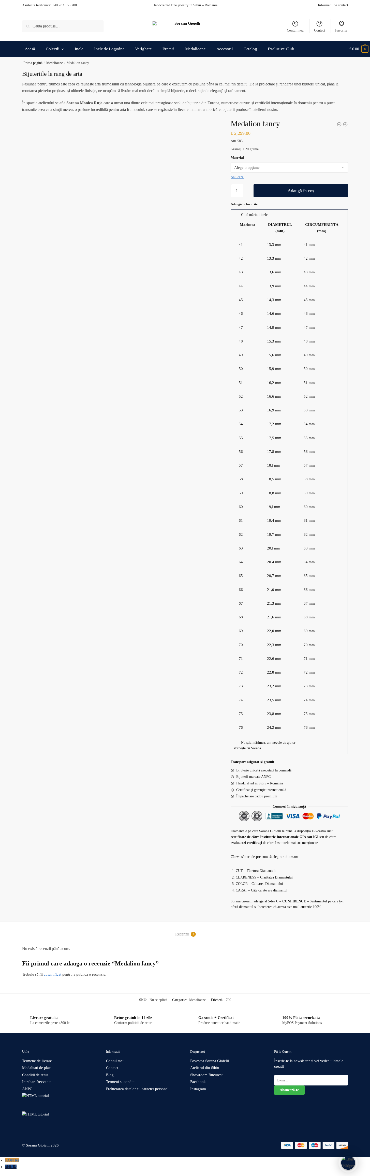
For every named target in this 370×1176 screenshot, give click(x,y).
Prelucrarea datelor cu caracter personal (137, 1089)
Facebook (198, 1082)
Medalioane (54, 63)
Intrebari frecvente (36, 1082)
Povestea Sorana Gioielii (209, 1061)
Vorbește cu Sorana (247, 748)
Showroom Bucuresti (207, 1075)
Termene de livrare (37, 1061)
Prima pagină (32, 63)
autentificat (52, 974)
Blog (110, 1075)
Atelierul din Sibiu (204, 1068)
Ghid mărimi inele (254, 215)
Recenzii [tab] (182, 934)
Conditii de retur (35, 1075)
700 (228, 1000)
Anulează (237, 177)
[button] (289, 215)
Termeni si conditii (121, 1082)
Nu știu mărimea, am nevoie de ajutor (268, 743)
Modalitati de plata (37, 1068)
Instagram (198, 1089)
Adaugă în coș (301, 190)
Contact (319, 30)
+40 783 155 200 (64, 5)
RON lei (12, 1160)
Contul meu (295, 30)
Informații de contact (333, 5)
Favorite (341, 30)
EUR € (11, 1167)
